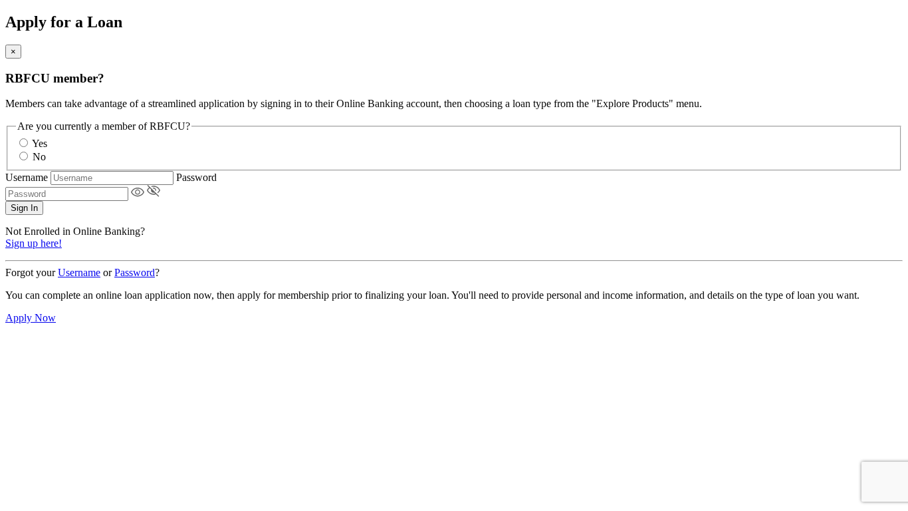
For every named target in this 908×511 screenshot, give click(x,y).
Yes (39, 143)
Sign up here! (33, 243)
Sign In (24, 208)
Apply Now (30, 317)
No (39, 156)
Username (26, 177)
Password (196, 177)
